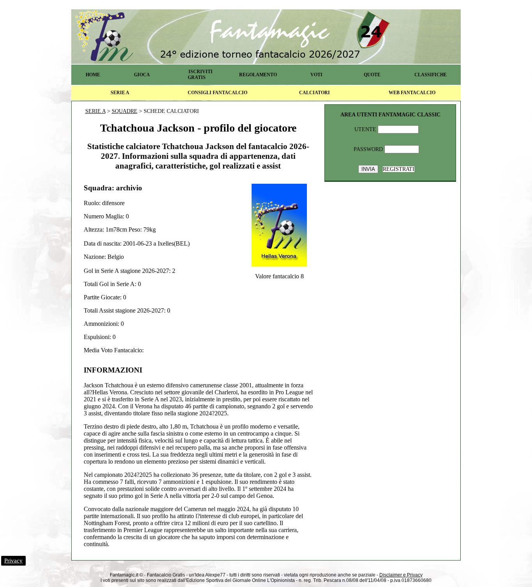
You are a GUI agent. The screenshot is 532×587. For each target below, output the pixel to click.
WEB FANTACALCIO (412, 92)
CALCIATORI (314, 92)
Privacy (13, 560)
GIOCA (142, 74)
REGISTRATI (398, 169)
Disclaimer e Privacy (401, 575)
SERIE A (120, 92)
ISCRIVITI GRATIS (200, 74)
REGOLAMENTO (258, 74)
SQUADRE (124, 111)
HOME (93, 74)
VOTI (316, 74)
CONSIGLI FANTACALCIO (217, 92)
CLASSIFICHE (430, 74)
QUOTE (372, 74)
